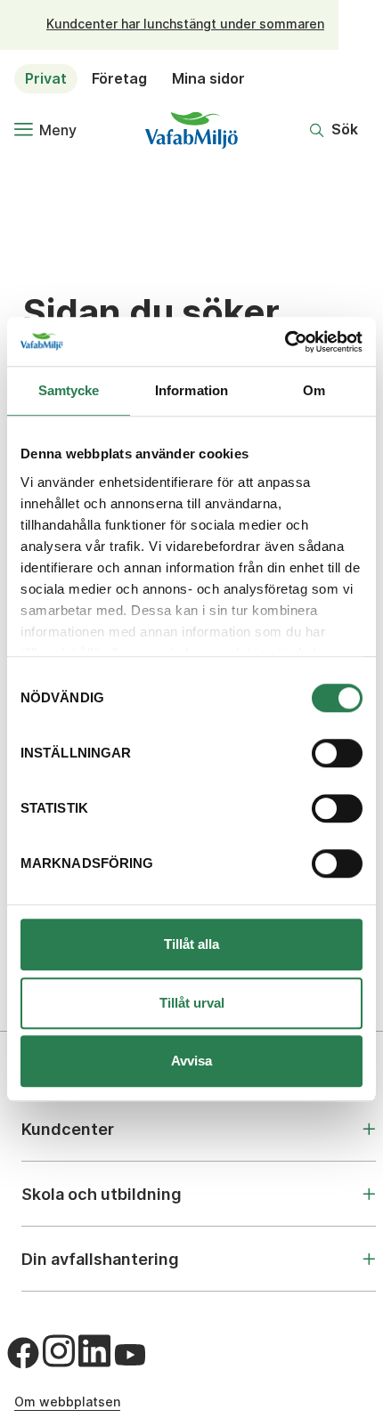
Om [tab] (314, 390)
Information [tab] (191, 390)
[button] (334, 130)
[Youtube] (130, 1355)
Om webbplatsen (67, 1401)
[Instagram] (59, 1350)
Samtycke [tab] (69, 390)
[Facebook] (23, 1353)
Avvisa (191, 1060)
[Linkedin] (94, 1350)
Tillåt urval (191, 1002)
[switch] (337, 753)
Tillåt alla (191, 944)
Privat (46, 78)
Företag (119, 78)
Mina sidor (208, 78)
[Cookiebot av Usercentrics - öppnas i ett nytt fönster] (285, 341)
